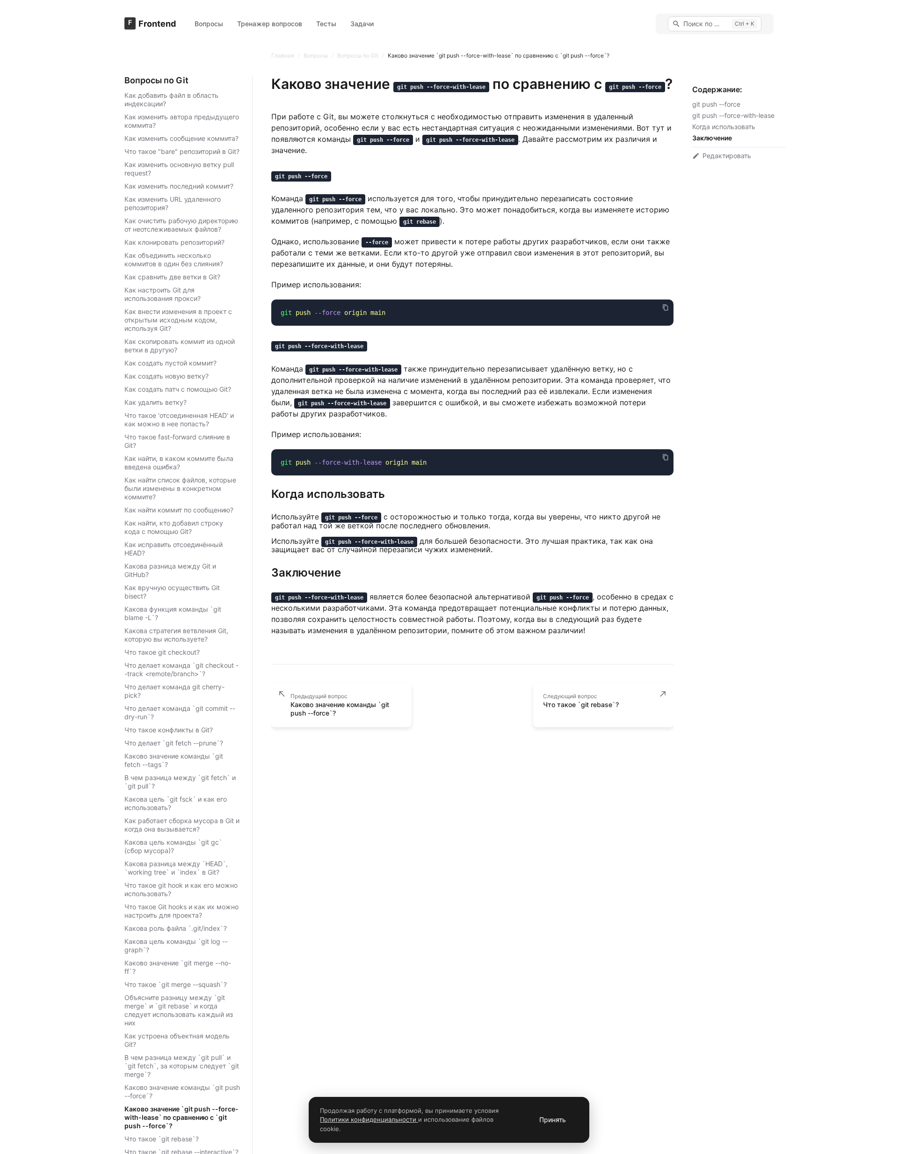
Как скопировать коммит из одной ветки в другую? (179, 345)
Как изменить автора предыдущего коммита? (181, 121)
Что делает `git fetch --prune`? (173, 743)
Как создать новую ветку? (166, 376)
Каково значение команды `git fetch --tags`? (173, 760)
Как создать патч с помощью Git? (177, 389)
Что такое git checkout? (162, 652)
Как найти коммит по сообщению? (178, 510)
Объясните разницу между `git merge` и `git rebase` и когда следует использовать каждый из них (178, 1010)
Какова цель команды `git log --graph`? (176, 945)
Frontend (157, 24)
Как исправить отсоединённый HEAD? (173, 548)
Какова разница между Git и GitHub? (170, 570)
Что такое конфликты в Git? (168, 730)
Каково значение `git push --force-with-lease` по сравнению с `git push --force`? (181, 1117)
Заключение (712, 138)
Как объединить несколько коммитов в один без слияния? (173, 259)
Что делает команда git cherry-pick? (174, 691)
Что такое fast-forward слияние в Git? (177, 441)
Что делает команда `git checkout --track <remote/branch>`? (181, 669)
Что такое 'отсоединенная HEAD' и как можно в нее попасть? (179, 419)
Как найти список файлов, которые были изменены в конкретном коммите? (180, 488)
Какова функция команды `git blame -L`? (172, 613)
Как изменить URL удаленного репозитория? (172, 203)
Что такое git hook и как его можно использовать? (181, 889)
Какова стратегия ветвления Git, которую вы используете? (176, 635)
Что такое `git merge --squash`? (175, 984)
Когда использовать (723, 127)
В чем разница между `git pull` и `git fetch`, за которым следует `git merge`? (181, 1065)
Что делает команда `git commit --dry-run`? (179, 712)
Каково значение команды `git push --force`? (182, 1091)
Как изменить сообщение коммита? (181, 138)
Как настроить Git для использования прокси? (162, 294)
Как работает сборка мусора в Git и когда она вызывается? (181, 825)
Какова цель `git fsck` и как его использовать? (175, 803)
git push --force (716, 104)
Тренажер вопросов (269, 24)
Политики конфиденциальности (369, 1119)
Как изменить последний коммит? (178, 186)
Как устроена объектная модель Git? (177, 1040)
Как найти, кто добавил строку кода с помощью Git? (173, 527)
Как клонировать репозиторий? (174, 242)
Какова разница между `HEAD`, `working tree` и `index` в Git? (176, 868)
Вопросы (209, 24)
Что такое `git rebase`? (161, 1139)
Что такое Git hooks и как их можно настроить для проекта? (181, 911)
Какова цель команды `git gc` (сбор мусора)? (173, 846)
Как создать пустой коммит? (170, 363)
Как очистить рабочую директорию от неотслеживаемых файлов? (181, 225)
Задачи (362, 24)
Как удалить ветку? (155, 402)
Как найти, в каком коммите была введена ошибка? (178, 462)
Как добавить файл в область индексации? (171, 99)
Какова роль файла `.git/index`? (175, 928)
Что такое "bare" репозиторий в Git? (181, 151)
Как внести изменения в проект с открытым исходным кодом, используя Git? (178, 319)
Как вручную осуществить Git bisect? (172, 592)
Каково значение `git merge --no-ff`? (177, 967)
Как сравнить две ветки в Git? (172, 277)
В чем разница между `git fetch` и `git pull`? (180, 782)
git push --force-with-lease (733, 115)
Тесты (326, 24)
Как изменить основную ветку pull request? (179, 169)
